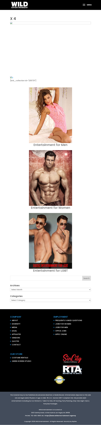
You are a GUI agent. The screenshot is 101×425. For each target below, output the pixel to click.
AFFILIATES (16, 334)
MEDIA (14, 327)
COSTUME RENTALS (20, 357)
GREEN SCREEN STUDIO (21, 361)
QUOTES (15, 341)
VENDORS (16, 338)
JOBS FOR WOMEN (63, 324)
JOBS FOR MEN (61, 327)
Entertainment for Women (50, 208)
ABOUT (15, 320)
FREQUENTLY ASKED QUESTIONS (68, 320)
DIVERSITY (16, 324)
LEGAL (14, 331)
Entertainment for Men (50, 145)
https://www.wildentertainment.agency (60, 416)
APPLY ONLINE (61, 334)
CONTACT (16, 344)
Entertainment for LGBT (50, 271)
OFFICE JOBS (60, 331)
